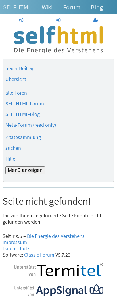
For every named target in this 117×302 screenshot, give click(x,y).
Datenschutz (16, 248)
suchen (13, 148)
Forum (71, 7)
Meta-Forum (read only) (30, 125)
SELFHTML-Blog (22, 114)
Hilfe (10, 159)
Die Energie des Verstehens (56, 236)
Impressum (15, 242)
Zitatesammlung (23, 137)
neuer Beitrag (19, 68)
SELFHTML (17, 7)
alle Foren (16, 93)
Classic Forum (39, 255)
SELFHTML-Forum (24, 104)
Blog (97, 7)
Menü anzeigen (25, 170)
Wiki (47, 7)
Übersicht (15, 79)
